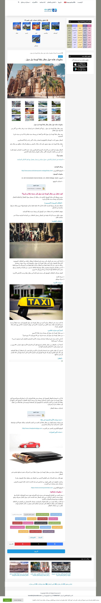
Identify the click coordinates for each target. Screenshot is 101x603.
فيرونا (89, 32)
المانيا (80, 25)
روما (89, 28)
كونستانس (80, 46)
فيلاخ (85, 42)
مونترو (69, 37)
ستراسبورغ (74, 30)
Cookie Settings (17, 600)
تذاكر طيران (60, 584)
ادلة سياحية (42, 2)
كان (74, 44)
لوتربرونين (69, 42)
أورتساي (55, 33)
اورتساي (89, 44)
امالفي (89, 46)
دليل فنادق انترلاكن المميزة (42, 514)
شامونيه (74, 37)
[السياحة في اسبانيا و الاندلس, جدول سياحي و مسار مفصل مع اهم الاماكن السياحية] (40, 567)
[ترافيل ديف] (50, 10)
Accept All (7, 600)
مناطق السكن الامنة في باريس (17, 527)
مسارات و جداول (25, 2)
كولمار (74, 42)
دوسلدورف (80, 35)
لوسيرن (69, 32)
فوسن (80, 44)
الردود (36, 551)
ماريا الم (85, 46)
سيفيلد (85, 44)
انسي (75, 32)
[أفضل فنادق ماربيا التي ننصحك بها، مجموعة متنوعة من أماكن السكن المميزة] (61, 567)
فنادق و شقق (69, 584)
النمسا (85, 25)
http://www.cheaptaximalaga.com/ (32, 428)
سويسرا (69, 25)
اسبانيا (55, 53)
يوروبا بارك (80, 37)
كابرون (85, 30)
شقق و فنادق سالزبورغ (29, 514)
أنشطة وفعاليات (42, 584)
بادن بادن (80, 42)
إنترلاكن (36, 45)
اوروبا (59, 2)
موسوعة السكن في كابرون (40, 523)
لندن (36, 33)
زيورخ (69, 30)
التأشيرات (34, 2)
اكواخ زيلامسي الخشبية (56, 514)
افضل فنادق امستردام (45, 527)
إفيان (75, 35)
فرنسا (74, 25)
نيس (75, 46)
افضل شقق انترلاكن (23, 531)
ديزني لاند (75, 39)
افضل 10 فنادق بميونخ (20, 518)
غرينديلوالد (69, 44)
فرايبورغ (80, 32)
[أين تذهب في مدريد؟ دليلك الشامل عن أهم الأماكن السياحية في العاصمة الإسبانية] (19, 567)
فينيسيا (89, 35)
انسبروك (85, 39)
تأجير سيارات (32, 584)
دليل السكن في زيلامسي (35, 531)
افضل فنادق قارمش (17, 523)
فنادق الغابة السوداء (42, 518)
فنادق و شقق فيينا (31, 518)
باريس (26, 33)
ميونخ (80, 28)
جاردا (89, 39)
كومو (89, 37)
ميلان (17, 33)
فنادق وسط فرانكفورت (17, 514)
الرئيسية (59, 53)
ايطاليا (89, 25)
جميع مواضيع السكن (28, 523)
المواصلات (32, 537)
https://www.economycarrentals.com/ (42, 487)
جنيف (69, 39)
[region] (50, 599)
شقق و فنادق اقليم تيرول (54, 523)
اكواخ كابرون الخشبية (57, 527)
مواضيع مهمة (68, 2)
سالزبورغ (85, 35)
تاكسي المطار (51, 584)
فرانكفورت (80, 30)
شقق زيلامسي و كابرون (48, 531)
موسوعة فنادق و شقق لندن (32, 527)
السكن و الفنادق (51, 2)
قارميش (80, 39)
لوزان (69, 35)
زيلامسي (46, 33)
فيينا (85, 32)
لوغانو (69, 46)
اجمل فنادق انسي (53, 518)
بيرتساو (84, 37)
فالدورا (89, 42)
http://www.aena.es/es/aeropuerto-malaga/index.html (37, 170)
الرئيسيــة (80, 2)
